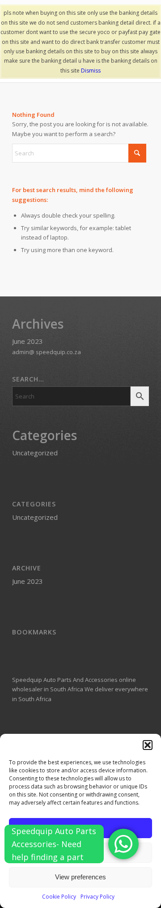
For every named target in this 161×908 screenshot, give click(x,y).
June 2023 (27, 341)
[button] (147, 745)
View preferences (80, 877)
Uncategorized (35, 452)
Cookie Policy (59, 896)
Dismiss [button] (91, 70)
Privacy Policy (97, 896)
